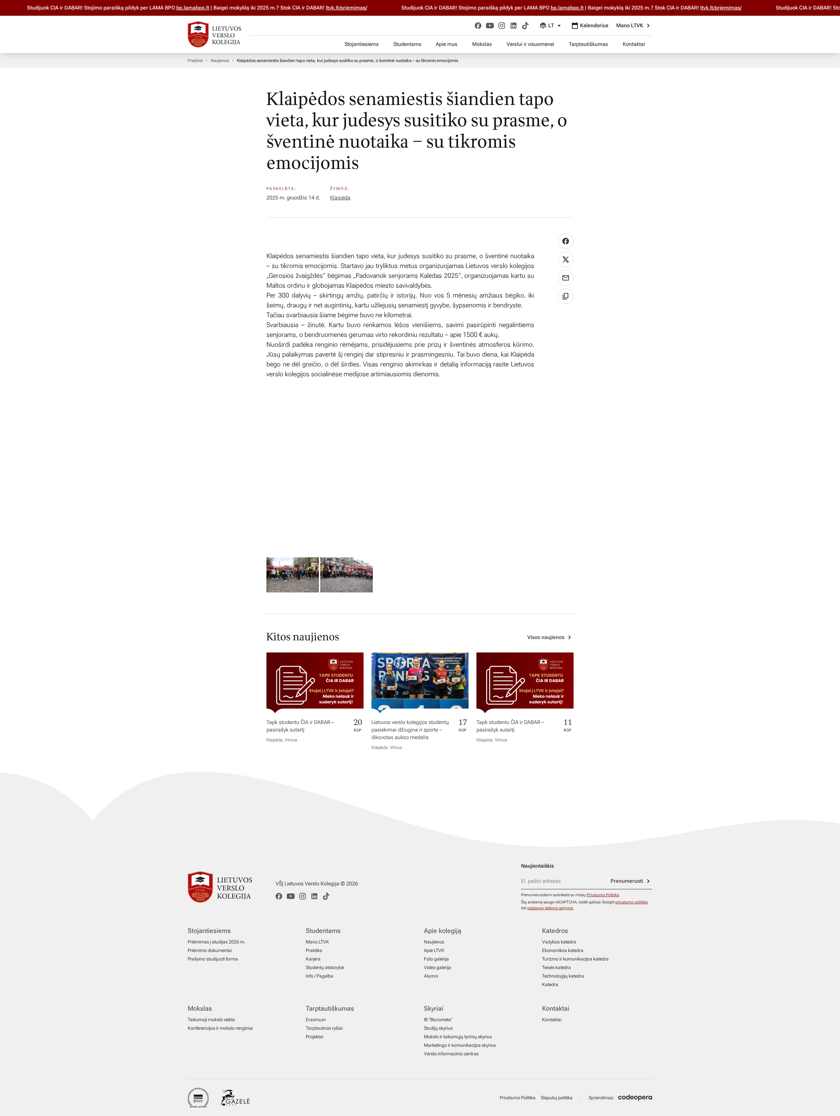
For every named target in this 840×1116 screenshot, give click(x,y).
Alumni (431, 976)
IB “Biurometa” (438, 1019)
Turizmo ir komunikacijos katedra (575, 958)
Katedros (555, 931)
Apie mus (446, 44)
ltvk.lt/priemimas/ (322, 8)
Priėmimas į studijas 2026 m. (216, 941)
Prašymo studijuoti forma (213, 958)
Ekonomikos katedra (562, 950)
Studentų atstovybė (325, 967)
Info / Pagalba (319, 976)
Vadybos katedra (559, 941)
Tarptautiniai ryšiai (324, 1028)
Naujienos (220, 60)
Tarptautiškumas (588, 44)
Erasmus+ (316, 1019)
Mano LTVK (629, 25)
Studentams (407, 44)
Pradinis (195, 60)
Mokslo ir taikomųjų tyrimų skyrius (458, 1036)
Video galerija (437, 967)
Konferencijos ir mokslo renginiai (220, 1028)
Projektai (314, 1036)
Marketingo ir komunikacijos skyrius (460, 1045)
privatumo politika (631, 902)
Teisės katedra (556, 967)
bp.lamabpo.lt (168, 8)
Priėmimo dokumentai (210, 950)
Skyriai (433, 1008)
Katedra (550, 984)
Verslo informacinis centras (451, 1053)
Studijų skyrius (438, 1028)
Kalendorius (594, 25)
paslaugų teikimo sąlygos (550, 908)
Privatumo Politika (603, 895)
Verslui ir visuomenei (530, 44)
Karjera (313, 958)
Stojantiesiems (362, 44)
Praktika (314, 950)
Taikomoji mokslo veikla (211, 1019)
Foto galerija (436, 958)
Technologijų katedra (563, 976)
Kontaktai (634, 44)
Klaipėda (340, 198)
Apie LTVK (434, 950)
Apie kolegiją (442, 931)
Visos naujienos (545, 637)
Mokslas (482, 44)
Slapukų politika (557, 1097)
